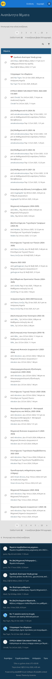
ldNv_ (16, 210)
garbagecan (19, 266)
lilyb (4, 607)
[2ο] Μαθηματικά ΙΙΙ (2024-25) (23, 110)
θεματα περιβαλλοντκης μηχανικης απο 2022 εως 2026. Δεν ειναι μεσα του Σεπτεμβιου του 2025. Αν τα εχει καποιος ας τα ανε (29, 550)
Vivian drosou (19, 477)
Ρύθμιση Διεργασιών (19, 196)
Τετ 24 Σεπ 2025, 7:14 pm (18, 647)
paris (5, 554)
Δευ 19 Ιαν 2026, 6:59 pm (16, 607)
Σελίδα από (16, 37)
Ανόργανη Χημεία (18, 80)
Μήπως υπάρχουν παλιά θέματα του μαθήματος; (29, 603)
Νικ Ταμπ (18, 77)
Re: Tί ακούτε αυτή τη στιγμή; (22, 614)
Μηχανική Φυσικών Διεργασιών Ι (24, 358)
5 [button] (35, 33)
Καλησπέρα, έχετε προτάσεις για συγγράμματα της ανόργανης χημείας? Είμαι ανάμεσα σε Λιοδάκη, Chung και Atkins (29, 630)
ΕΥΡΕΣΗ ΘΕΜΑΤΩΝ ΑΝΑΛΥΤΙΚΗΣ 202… (26, 640)
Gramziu (32, 675)
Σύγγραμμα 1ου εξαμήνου (21, 74)
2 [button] (21, 33)
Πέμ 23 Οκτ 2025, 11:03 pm (21, 621)
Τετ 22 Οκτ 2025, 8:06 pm (20, 634)
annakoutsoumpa (21, 114)
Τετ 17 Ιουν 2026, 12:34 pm (18, 567)
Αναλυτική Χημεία (18, 100)
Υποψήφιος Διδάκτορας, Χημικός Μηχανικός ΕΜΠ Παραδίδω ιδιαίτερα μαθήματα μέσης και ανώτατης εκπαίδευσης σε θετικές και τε (29, 590)
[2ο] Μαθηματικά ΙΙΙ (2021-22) (23, 169)
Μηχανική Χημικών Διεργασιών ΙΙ (24, 269)
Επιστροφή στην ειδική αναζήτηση (14, 26)
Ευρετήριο (8, 658)
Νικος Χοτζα (19, 249)
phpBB (17, 672)
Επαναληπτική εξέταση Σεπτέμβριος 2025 (29, 189)
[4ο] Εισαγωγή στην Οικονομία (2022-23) (27, 315)
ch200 (16, 285)
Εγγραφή (40, 4)
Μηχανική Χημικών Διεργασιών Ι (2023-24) (28, 507)
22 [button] (42, 33)
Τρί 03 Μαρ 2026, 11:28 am (18, 594)
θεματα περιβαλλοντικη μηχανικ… (24, 547)
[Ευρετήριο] (3, 3)
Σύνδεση (30, 4)
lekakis (17, 229)
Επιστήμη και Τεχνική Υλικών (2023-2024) (28, 391)
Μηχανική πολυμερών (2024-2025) (25, 206)
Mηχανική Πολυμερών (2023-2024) (25, 490)
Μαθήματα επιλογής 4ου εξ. (22, 322)
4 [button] (30, 33)
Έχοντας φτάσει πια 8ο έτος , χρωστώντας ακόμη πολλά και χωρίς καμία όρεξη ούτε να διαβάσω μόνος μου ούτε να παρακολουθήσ (29, 576)
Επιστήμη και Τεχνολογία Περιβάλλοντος (27, 460)
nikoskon (18, 356)
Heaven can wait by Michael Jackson (24, 616)
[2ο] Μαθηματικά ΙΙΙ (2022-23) (23, 150)
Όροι (46, 658)
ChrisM (17, 97)
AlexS (5, 594)
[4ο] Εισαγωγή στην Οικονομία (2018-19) (27, 332)
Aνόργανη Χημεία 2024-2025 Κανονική (26, 299)
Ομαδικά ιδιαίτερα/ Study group (27, 57)
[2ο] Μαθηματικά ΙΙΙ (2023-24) (23, 130)
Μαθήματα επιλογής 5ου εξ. (22, 288)
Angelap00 (18, 193)
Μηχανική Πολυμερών (20, 212)
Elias (16, 61)
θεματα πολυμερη (17, 563)
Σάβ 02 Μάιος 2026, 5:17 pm (18, 581)
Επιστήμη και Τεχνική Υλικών (22, 252)
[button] (46, 32)
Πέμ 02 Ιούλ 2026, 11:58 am (18, 554)
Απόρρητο (36, 658)
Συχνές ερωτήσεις (22, 658)
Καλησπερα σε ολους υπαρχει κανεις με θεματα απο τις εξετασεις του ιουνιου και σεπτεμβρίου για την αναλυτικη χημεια (29, 643)
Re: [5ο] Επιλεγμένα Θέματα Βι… (23, 600)
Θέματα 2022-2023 (18, 262)
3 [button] (26, 33)
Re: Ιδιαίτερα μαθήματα (20, 587)
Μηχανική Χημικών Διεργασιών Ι (24, 513)
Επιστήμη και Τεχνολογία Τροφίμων (25, 232)
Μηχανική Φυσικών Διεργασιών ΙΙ (24, 440)
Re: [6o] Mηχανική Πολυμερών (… (23, 560)
